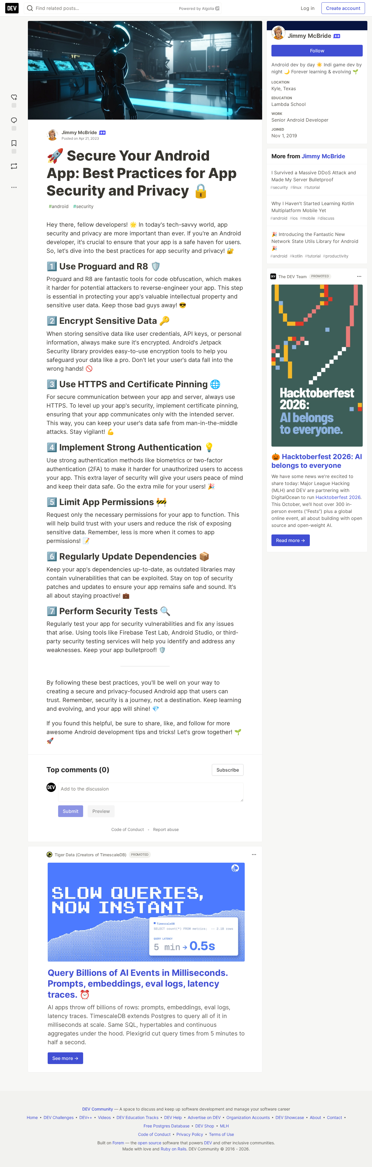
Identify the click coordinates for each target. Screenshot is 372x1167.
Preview (101, 811)
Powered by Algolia (197, 8)
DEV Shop (204, 1125)
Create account (343, 8)
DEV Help (173, 1117)
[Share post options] (14, 187)
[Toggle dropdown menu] (254, 854)
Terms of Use (221, 1134)
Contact (334, 1117)
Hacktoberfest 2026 (338, 497)
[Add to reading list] (14, 146)
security (83, 206)
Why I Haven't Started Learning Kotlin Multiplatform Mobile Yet (312, 210)
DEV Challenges (59, 1117)
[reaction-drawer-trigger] (14, 100)
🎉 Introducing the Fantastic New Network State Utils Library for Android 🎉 (314, 244)
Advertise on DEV (204, 1117)
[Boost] (14, 166)
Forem (118, 1142)
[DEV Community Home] (12, 8)
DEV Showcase (290, 1117)
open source (149, 1142)
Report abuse (166, 829)
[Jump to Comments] (14, 123)
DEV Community (97, 1108)
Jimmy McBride (79, 132)
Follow (317, 51)
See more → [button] (65, 1058)
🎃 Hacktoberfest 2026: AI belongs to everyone (316, 461)
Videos (104, 1117)
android (59, 206)
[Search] (30, 8)
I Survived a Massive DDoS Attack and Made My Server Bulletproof (313, 180)
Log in (307, 8)
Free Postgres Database (166, 1125)
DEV (208, 1142)
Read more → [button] (290, 540)
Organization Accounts (248, 1117)
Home (32, 1117)
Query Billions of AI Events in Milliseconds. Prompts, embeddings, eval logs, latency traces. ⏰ (138, 983)
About (315, 1117)
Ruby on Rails (173, 1148)
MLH (224, 1125)
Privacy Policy (189, 1134)
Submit (70, 811)
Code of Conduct (127, 829)
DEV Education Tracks (137, 1117)
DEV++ (85, 1117)
